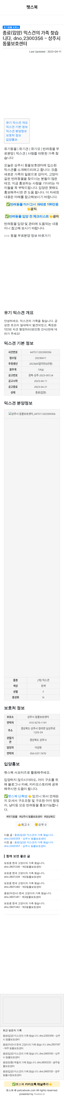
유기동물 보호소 (11, 27)
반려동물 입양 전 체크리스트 (29, 216)
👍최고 (23, 824)
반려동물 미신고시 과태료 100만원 (34, 204)
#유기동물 (12, 816)
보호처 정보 (13, 135)
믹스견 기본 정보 (17, 126)
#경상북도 (49, 816)
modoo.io (39, 1093)
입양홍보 (11, 139)
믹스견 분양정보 (16, 131)
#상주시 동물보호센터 (30, 816)
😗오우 (40, 824)
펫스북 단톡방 (18, 796)
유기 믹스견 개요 (17, 122)
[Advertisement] (32, 85)
